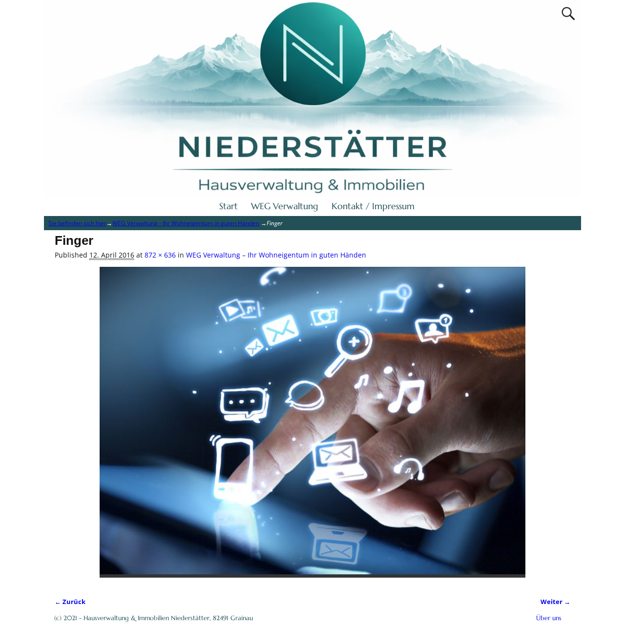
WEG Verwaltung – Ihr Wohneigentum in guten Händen (276, 254)
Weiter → (555, 602)
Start (228, 206)
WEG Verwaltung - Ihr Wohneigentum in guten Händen (185, 223)
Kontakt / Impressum (373, 206)
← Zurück (70, 602)
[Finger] (312, 427)
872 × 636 (160, 254)
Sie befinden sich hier (77, 223)
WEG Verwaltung (284, 206)
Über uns (549, 618)
